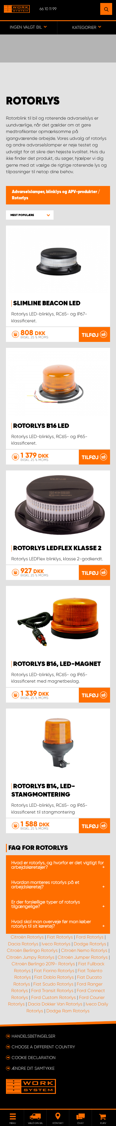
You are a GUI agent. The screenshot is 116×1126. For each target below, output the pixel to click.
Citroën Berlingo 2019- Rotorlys (43, 964)
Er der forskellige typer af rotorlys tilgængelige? (45, 904)
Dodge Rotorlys (90, 944)
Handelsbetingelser (33, 1036)
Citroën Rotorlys (27, 937)
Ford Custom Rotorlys (53, 997)
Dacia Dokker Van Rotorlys (55, 1004)
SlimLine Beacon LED (47, 303)
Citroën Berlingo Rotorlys (32, 950)
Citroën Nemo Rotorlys (84, 950)
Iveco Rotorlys (56, 944)
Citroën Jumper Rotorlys (83, 957)
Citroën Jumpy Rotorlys (30, 957)
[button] (30, 215)
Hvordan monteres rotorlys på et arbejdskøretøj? (45, 884)
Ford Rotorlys (90, 937)
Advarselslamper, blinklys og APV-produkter (55, 192)
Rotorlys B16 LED (41, 426)
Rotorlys (20, 198)
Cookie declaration (34, 1057)
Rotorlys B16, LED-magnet (57, 664)
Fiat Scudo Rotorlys (53, 984)
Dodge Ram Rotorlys (68, 1011)
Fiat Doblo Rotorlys (54, 977)
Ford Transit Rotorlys (52, 990)
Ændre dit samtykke (33, 1068)
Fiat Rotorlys (60, 937)
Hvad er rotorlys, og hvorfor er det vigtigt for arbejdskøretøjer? (57, 865)
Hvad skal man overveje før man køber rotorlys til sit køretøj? (51, 924)
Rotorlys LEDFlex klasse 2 (57, 548)
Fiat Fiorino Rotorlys (54, 970)
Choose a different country (43, 1046)
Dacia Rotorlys (23, 944)
